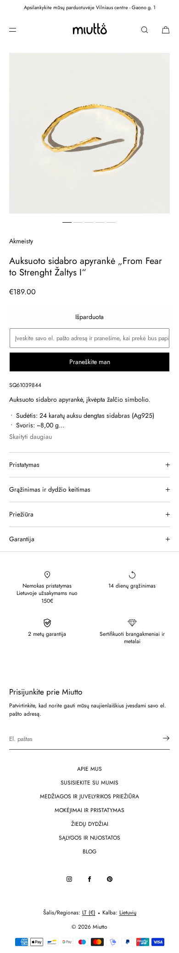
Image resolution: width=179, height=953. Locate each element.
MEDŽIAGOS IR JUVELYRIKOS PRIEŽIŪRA (89, 796)
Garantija (21, 539)
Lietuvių (127, 912)
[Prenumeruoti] (158, 738)
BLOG (89, 851)
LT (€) (88, 912)
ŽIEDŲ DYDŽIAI (89, 824)
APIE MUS (89, 769)
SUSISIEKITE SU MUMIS (89, 783)
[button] (144, 29)
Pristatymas (24, 464)
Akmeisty (21, 241)
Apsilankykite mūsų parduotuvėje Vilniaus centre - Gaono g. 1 (90, 7)
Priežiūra (21, 514)
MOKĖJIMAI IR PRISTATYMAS (89, 810)
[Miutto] (89, 29)
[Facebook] (89, 879)
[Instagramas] (69, 879)
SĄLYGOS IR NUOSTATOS (89, 838)
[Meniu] (20, 29)
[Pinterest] (110, 879)
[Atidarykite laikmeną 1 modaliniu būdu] (89, 133)
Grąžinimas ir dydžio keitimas (49, 489)
